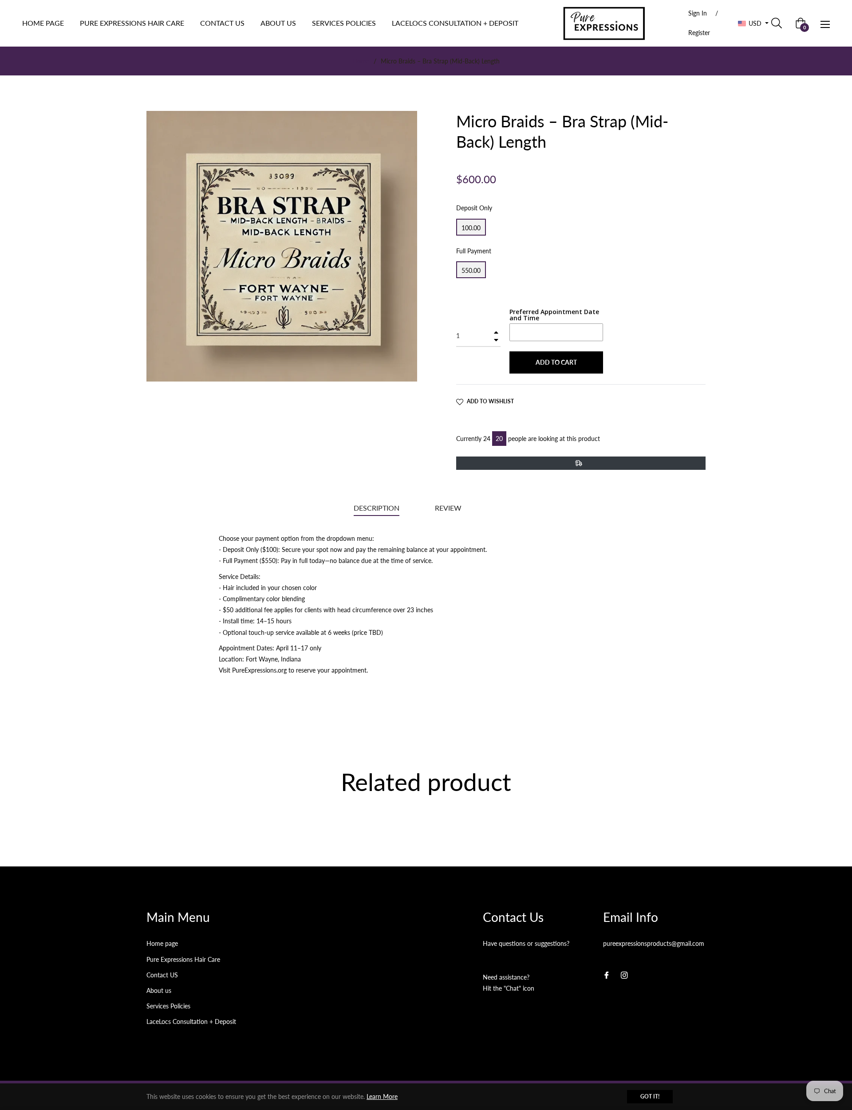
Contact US (162, 975)
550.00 (471, 270)
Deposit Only (474, 208)
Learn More (382, 1096)
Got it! (649, 1096)
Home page (162, 943)
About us (158, 990)
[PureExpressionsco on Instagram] (624, 974)
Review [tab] (449, 508)
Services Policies (168, 1006)
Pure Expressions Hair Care (183, 959)
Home (360, 61)
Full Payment (473, 251)
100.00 (471, 228)
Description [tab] (376, 508)
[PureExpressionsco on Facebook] (606, 974)
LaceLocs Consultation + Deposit (191, 1021)
